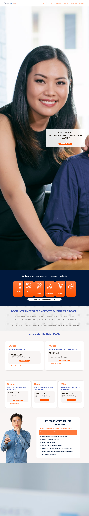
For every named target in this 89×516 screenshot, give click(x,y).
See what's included (16, 365)
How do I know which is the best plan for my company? (55, 436)
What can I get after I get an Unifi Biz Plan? (52, 445)
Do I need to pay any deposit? (49, 442)
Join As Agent (74, 3)
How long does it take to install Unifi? (50, 439)
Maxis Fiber (58, 3)
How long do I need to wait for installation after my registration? (57, 448)
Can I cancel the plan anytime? (49, 454)
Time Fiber (66, 3)
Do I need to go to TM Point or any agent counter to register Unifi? (57, 451)
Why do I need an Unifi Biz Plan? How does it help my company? (57, 428)
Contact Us (81, 3)
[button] (24, 365)
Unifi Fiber (50, 3)
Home (44, 3)
